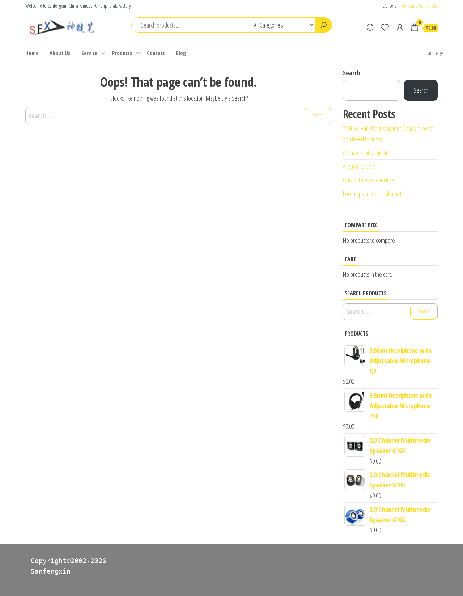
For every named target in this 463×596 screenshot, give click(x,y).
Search (351, 72)
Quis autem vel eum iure (368, 180)
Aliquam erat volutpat (365, 152)
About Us (60, 52)
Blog (181, 52)
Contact (156, 52)
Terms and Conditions (419, 5)
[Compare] (370, 27)
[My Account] (399, 27)
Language (434, 52)
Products (122, 52)
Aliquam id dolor (360, 166)
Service (89, 52)
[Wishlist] (385, 27)
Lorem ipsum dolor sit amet (372, 193)
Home (32, 52)
